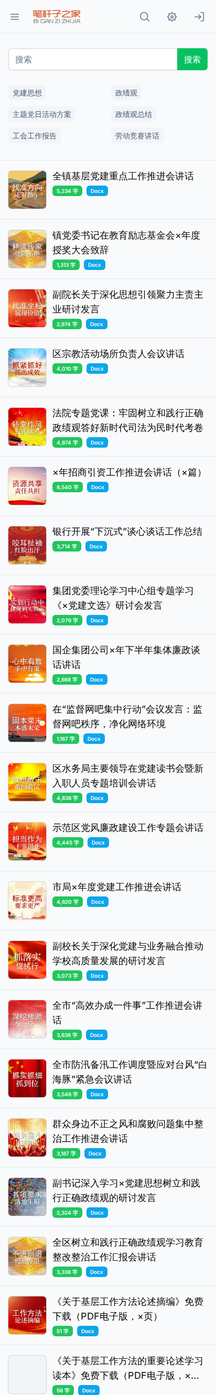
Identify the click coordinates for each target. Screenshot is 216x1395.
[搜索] (144, 16)
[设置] (172, 16)
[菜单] (14, 16)
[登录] (199, 16)
